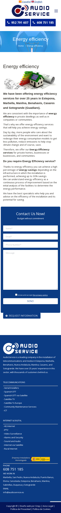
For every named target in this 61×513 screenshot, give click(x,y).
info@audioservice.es (13, 492)
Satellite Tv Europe (13, 403)
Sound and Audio (12, 441)
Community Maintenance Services (20, 406)
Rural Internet (10, 448)
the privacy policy (40, 295)
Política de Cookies (42, 509)
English (38, 1)
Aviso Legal (48, 506)
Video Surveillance (13, 433)
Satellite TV (9, 399)
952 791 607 (19, 22)
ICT (5, 410)
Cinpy (38, 506)
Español (26, 1)
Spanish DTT (10, 391)
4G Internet (9, 426)
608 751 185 (45, 22)
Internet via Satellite (13, 445)
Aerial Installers (11, 387)
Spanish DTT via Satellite (16, 395)
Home (21, 45)
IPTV (6, 429)
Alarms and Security (13, 437)
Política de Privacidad (20, 509)
